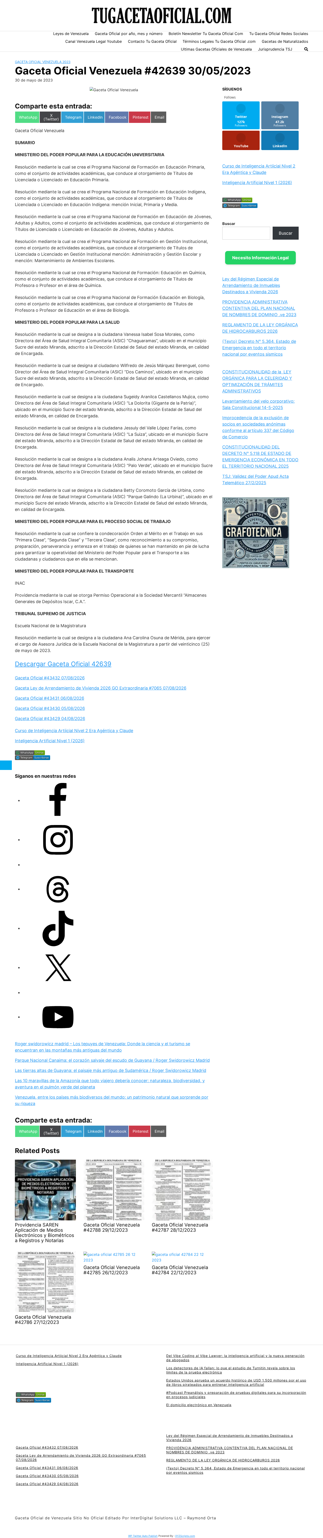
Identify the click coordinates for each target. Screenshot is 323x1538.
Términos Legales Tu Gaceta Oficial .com (219, 41)
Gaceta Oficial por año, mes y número (129, 33)
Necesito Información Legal (260, 257)
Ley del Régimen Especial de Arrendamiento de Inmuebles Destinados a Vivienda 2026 (251, 285)
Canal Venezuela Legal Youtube (93, 41)
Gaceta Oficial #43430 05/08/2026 (50, 708)
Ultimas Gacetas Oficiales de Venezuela (216, 49)
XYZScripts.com (185, 1536)
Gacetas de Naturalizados (285, 41)
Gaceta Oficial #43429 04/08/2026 (50, 718)
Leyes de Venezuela (71, 33)
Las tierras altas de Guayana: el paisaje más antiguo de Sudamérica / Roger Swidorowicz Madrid (110, 1070)
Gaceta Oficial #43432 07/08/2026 (50, 677)
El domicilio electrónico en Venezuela (198, 1405)
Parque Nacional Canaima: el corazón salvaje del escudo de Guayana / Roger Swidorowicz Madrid (112, 1060)
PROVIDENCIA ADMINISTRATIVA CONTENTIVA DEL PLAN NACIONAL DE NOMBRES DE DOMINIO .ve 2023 (259, 308)
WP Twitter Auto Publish (143, 1536)
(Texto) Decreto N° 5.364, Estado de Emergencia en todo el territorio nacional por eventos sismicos (259, 348)
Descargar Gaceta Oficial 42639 (63, 664)
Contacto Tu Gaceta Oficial (152, 41)
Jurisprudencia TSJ (275, 49)
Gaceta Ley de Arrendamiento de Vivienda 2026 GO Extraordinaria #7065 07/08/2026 (100, 688)
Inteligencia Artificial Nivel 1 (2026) (50, 740)
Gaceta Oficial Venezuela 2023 (42, 62)
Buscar (228, 223)
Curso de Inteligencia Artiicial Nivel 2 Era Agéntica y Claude (74, 730)
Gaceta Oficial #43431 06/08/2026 (49, 698)
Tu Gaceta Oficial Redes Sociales (278, 33)
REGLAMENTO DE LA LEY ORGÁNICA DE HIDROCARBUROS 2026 (223, 1460)
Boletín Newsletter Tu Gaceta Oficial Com (206, 33)
